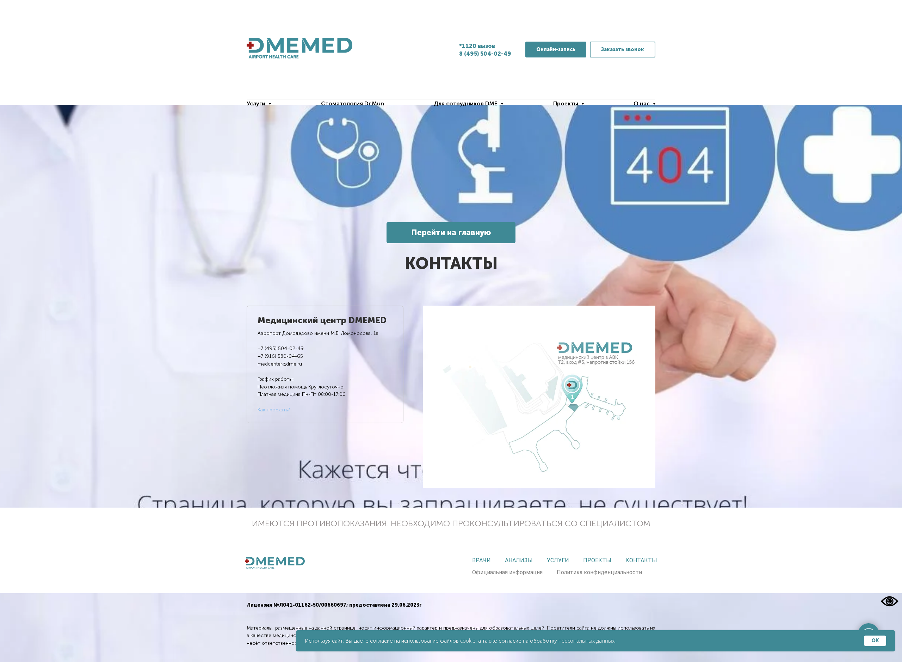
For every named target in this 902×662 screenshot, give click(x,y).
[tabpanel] (539, 397)
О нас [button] (642, 103)
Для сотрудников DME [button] (466, 103)
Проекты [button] (566, 103)
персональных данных (586, 640)
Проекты (597, 560)
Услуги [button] (257, 103)
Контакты (641, 560)
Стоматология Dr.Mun (352, 103)
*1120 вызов (477, 46)
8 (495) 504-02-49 (485, 53)
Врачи (481, 560)
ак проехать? (275, 410)
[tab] (325, 364)
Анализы (519, 560)
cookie (467, 640)
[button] (622, 49)
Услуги (558, 560)
